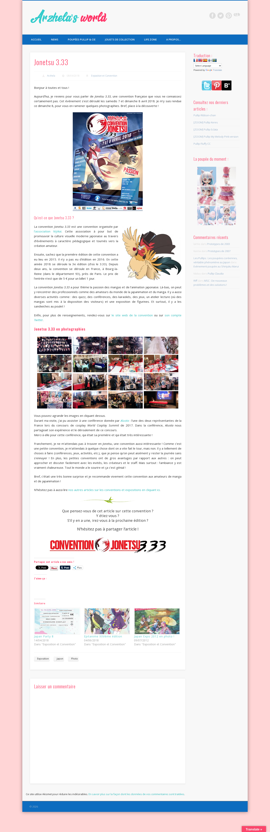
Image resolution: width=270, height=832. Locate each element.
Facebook (212, 15)
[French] (196, 60)
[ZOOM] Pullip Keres (206, 122)
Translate (217, 70)
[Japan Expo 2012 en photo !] (157, 621)
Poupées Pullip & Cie (81, 39)
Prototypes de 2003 (218, 244)
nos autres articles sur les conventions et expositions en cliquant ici (114, 490)
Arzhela (51, 75)
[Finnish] (210, 60)
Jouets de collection (120, 39)
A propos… (173, 39)
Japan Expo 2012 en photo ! (154, 636)
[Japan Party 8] (57, 621)
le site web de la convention (132, 315)
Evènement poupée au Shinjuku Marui (216, 266)
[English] (200, 60)
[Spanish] (205, 60)
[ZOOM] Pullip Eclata (206, 129)
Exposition (43, 658)
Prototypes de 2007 (219, 251)
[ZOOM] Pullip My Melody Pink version (216, 136)
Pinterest (229, 15)
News (54, 39)
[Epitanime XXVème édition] (107, 621)
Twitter (220, 15)
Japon (60, 658)
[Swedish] (214, 60)
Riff (195, 280)
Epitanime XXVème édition (103, 636)
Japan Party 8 (44, 636)
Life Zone (150, 39)
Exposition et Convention (104, 75)
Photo (74, 658)
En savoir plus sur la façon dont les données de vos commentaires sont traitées (136, 794)
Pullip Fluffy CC (202, 143)
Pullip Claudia (216, 273)
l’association (48, 231)
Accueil (36, 39)
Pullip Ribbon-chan (205, 115)
